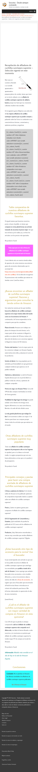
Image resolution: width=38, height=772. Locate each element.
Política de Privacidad (7, 716)
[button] (31, 11)
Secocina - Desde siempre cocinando (18, 3)
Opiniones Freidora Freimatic (9, 764)
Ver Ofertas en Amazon (19, 685)
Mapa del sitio (5, 713)
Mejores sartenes (6, 755)
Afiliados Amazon (6, 720)
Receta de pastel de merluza (9, 731)
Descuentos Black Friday (8, 751)
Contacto (4, 722)
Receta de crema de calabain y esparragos (12, 740)
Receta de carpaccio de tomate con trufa (12, 736)
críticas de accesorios (23, 580)
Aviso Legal (4, 718)
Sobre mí (4, 725)
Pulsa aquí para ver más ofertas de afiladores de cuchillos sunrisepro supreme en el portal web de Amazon (19, 250)
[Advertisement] (19, 43)
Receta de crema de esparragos (9, 744)
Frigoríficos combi (6, 760)
